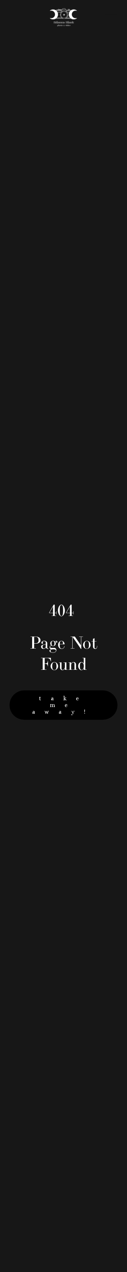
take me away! (63, 705)
